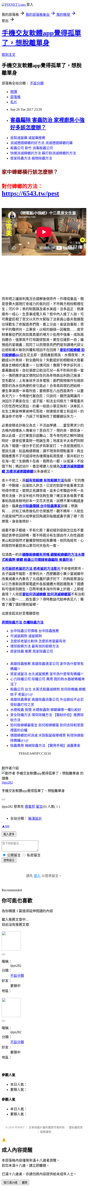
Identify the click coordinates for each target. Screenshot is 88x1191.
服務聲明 (45, 1131)
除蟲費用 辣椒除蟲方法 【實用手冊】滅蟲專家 (45, 745)
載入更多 (9, 834)
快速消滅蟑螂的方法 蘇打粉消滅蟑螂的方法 (43, 153)
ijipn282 (7, 782)
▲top (5, 826)
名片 (13, 102)
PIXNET (20, 1127)
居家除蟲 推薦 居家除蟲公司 (31, 651)
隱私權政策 (76, 1127)
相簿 (13, 92)
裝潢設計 (35, 818)
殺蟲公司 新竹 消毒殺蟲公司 (31, 148)
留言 (39, 806)
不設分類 (37, 83)
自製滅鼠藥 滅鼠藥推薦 (27, 138)
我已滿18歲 (10, 1182)
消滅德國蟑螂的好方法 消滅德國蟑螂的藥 (41, 143)
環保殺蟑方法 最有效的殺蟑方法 (34, 646)
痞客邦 (30, 806)
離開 (24, 1182)
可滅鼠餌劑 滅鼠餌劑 (26, 636)
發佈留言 (9, 860)
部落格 (15, 97)
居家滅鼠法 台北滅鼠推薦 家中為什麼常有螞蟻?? (46, 674)
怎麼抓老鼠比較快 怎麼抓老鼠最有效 (38, 641)
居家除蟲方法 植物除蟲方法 (31, 158)
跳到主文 (8, 54)
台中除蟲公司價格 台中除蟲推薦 (34, 631)
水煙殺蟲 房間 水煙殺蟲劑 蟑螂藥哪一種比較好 (45, 710)
